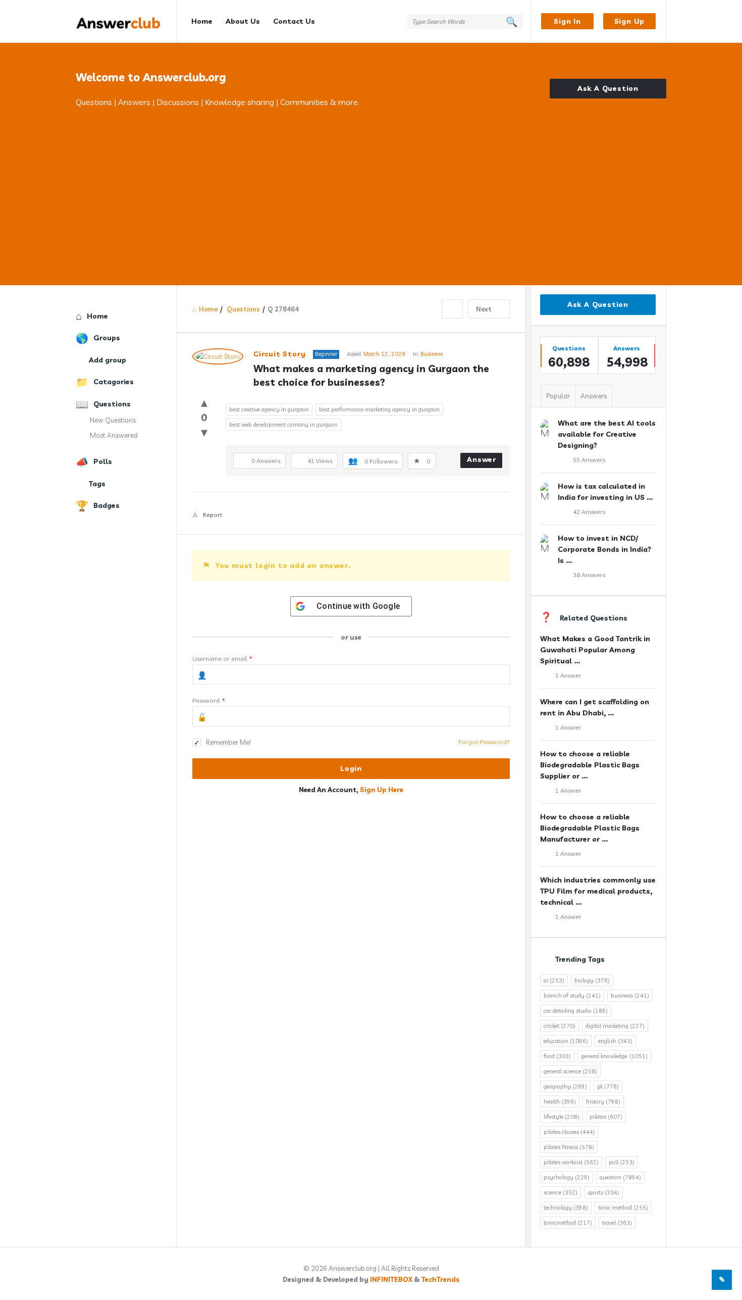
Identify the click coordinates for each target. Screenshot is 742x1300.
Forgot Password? (484, 742)
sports (603, 1192)
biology (592, 980)
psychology (567, 1177)
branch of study (572, 995)
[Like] (204, 402)
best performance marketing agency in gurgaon (379, 409)
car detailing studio (576, 1010)
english (615, 1041)
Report (212, 514)
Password (208, 700)
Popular (558, 396)
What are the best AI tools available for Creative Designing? (607, 434)
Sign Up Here (381, 790)
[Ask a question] (722, 1280)
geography (565, 1086)
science (560, 1192)
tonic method (623, 1207)
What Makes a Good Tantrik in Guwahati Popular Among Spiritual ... (595, 649)
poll (621, 1162)
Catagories (113, 381)
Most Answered (114, 435)
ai (554, 980)
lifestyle (561, 1116)
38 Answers (589, 575)
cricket (559, 1025)
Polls (102, 461)
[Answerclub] (126, 21)
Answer (481, 459)
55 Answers (589, 459)
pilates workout (571, 1162)
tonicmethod (568, 1222)
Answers (593, 396)
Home (202, 21)
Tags (97, 483)
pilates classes (569, 1131)
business (630, 995)
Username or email (222, 658)
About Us (243, 21)
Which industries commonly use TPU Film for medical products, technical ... (598, 891)
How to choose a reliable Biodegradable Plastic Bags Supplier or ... (590, 765)
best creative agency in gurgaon (269, 409)
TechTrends (440, 1279)
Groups (106, 337)
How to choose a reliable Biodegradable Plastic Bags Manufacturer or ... (590, 828)
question (620, 1177)
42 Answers (589, 511)
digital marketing (615, 1025)
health (560, 1101)
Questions (112, 403)
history (603, 1101)
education (566, 1041)
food (557, 1056)
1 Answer (568, 675)
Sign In (567, 21)
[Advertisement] (371, 184)
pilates (606, 1116)
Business (431, 353)
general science (570, 1071)
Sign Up (629, 21)
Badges (106, 505)
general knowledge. (614, 1056)
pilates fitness (569, 1147)
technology (566, 1207)
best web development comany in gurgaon (283, 424)
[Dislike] (204, 432)
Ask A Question (608, 88)
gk (608, 1086)
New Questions (113, 420)
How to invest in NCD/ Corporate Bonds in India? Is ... (604, 549)
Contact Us (294, 21)
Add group (107, 360)
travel (617, 1222)
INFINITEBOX (391, 1279)
